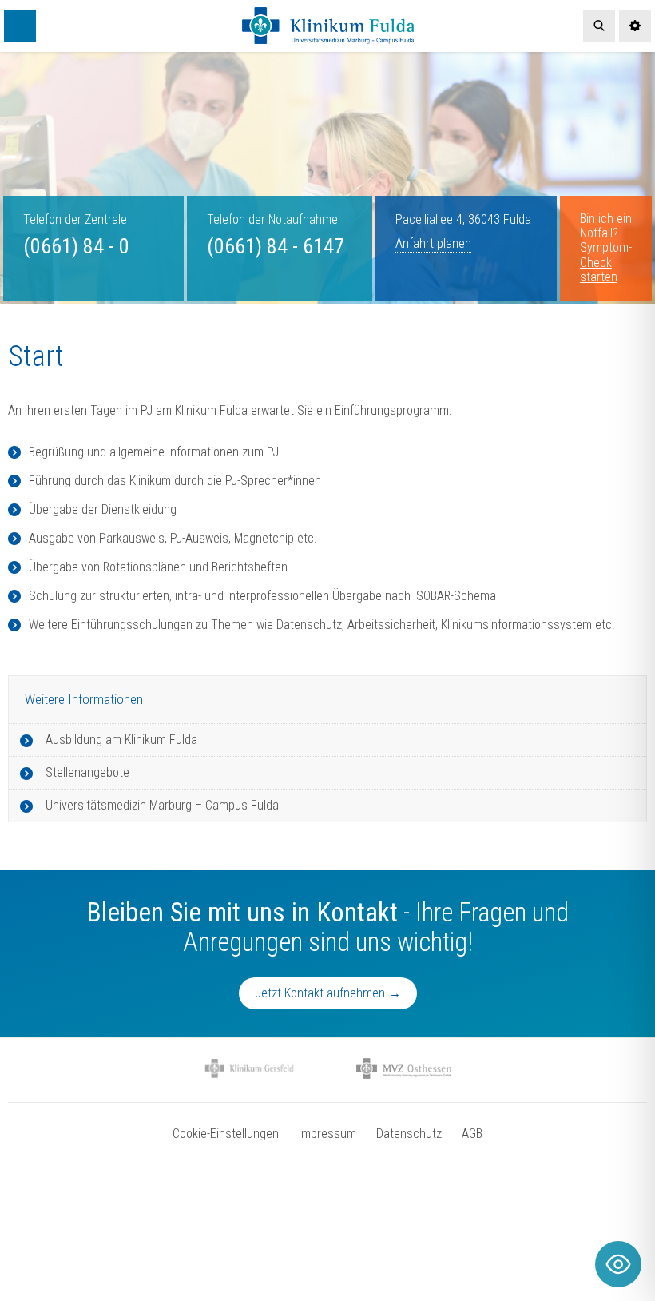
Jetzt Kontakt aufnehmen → (328, 993)
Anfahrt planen (433, 243)
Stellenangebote (87, 772)
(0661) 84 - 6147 (275, 246)
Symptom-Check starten (606, 262)
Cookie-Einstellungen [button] (226, 1133)
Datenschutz (409, 1133)
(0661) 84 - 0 (76, 246)
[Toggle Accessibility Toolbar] (618, 1264)
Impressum (327, 1133)
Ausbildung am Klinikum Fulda (121, 739)
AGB (472, 1133)
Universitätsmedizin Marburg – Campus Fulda (162, 805)
